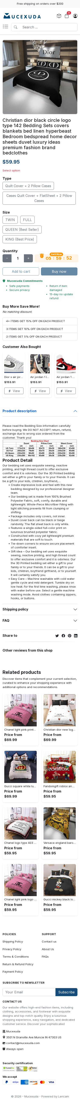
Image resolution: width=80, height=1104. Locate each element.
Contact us (49, 941)
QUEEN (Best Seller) (22, 229)
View (16, 391)
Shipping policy (15, 609)
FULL (27, 220)
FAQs (45, 956)
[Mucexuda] (22, 16)
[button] (7, 27)
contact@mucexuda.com (23, 1043)
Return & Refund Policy (18, 964)
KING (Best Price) (19, 239)
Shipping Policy (13, 941)
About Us (48, 949)
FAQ (6, 620)
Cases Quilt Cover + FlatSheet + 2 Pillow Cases (39, 198)
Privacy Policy (12, 949)
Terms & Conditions (16, 956)
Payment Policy (13, 971)
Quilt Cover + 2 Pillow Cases (28, 186)
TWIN (10, 220)
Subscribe (66, 992)
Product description (19, 411)
